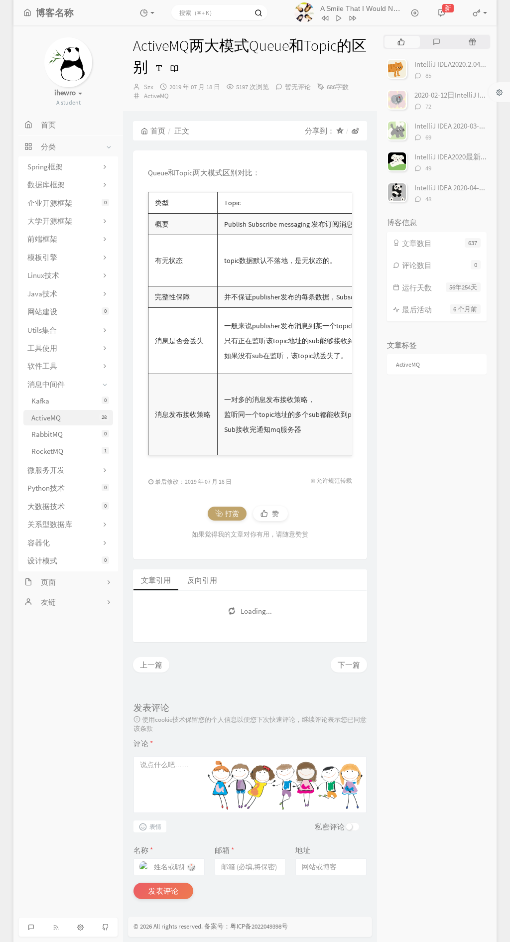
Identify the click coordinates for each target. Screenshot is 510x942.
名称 (143, 850)
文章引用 (156, 580)
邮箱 (224, 850)
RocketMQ (69, 451)
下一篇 (349, 665)
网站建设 (67, 311)
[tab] (401, 42)
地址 (302, 850)
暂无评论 (298, 87)
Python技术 (67, 488)
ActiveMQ (69, 417)
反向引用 (202, 580)
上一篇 (151, 665)
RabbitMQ (69, 434)
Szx (148, 87)
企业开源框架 (67, 203)
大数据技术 (67, 506)
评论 (143, 743)
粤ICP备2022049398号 (259, 926)
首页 (157, 130)
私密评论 (330, 826)
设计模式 (67, 560)
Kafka (69, 400)
